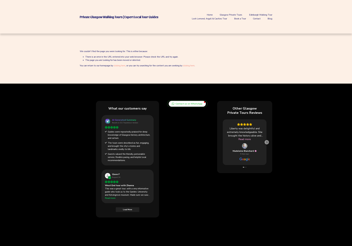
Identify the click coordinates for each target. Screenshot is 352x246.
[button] (187, 104)
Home (210, 14)
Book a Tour (240, 18)
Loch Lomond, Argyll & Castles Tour (209, 18)
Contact (257, 18)
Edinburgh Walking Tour (260, 14)
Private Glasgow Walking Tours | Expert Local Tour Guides (119, 17)
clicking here (119, 65)
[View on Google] (239, 146)
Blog (270, 18)
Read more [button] (239, 139)
